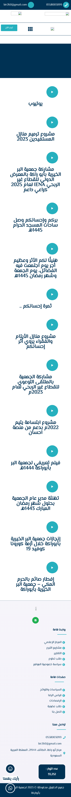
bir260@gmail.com (15, 5)
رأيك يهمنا (11, 779)
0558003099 (54, 5)
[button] (30, 29)
